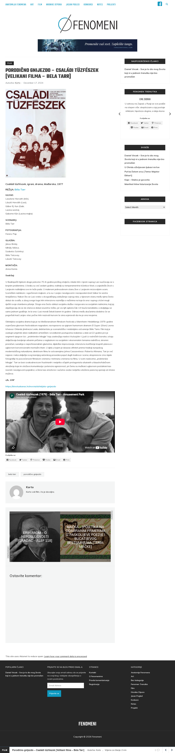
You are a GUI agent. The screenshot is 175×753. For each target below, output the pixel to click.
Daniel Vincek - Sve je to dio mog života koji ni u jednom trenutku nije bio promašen (145, 73)
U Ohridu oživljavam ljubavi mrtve (142, 167)
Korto (17, 82)
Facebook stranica (145, 221)
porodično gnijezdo (32, 474)
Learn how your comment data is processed (65, 656)
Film (40, 5)
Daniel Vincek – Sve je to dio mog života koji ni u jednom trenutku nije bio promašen (144, 159)
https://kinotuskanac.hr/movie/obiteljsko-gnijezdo (30, 386)
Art (32, 5)
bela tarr (12, 474)
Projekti (111, 5)
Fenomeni (87, 724)
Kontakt (92, 672)
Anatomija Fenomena (15, 5)
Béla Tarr (20, 189)
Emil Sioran (145, 99)
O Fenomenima (96, 676)
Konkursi (88, 5)
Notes (100, 5)
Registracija (94, 684)
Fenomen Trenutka (139, 684)
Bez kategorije (137, 680)
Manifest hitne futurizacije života (141, 184)
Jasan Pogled (73, 5)
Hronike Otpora (54, 5)
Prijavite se (54, 693)
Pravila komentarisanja (99, 680)
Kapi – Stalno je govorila (137, 179)
